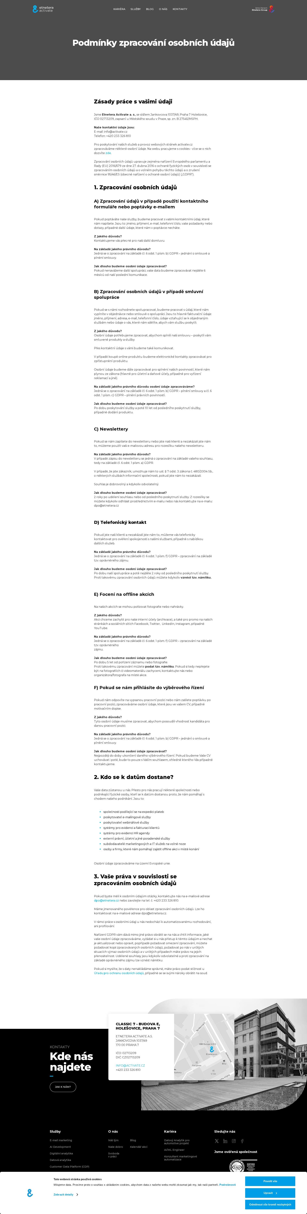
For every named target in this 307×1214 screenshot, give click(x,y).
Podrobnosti (227, 1184)
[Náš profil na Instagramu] (233, 1141)
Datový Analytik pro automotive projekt (177, 1142)
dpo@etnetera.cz (106, 900)
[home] (43, 9)
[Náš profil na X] (216, 1141)
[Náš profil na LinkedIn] (225, 1141)
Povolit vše (270, 1181)
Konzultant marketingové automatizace (180, 1158)
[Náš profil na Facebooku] (242, 1141)
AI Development (60, 1146)
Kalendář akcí (138, 1146)
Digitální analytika (61, 1153)
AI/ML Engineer (174, 1150)
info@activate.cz (130, 1065)
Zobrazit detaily (63, 1194)
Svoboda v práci (113, 1155)
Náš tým (113, 1140)
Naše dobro (115, 1146)
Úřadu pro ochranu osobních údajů (119, 973)
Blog (133, 1140)
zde (108, 153)
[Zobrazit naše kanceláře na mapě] (204, 1047)
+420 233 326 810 (128, 1070)
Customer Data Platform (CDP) (69, 1166)
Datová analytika (60, 1160)
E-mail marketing (61, 1140)
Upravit (268, 1192)
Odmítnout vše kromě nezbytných (270, 1204)
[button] (136, 9)
